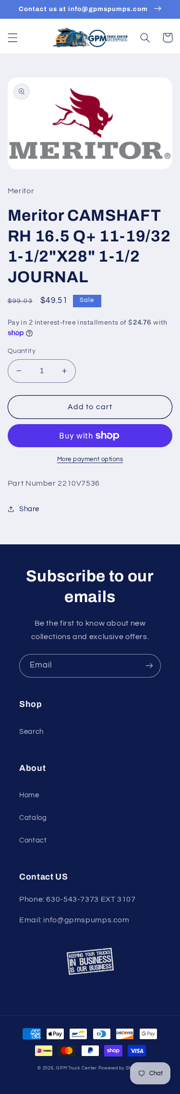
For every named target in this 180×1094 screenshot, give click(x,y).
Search (31, 731)
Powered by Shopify (120, 1068)
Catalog (33, 817)
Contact (33, 840)
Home (29, 795)
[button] (12, 37)
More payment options (90, 459)
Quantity (22, 351)
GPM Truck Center (76, 1068)
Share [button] (29, 509)
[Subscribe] (149, 666)
